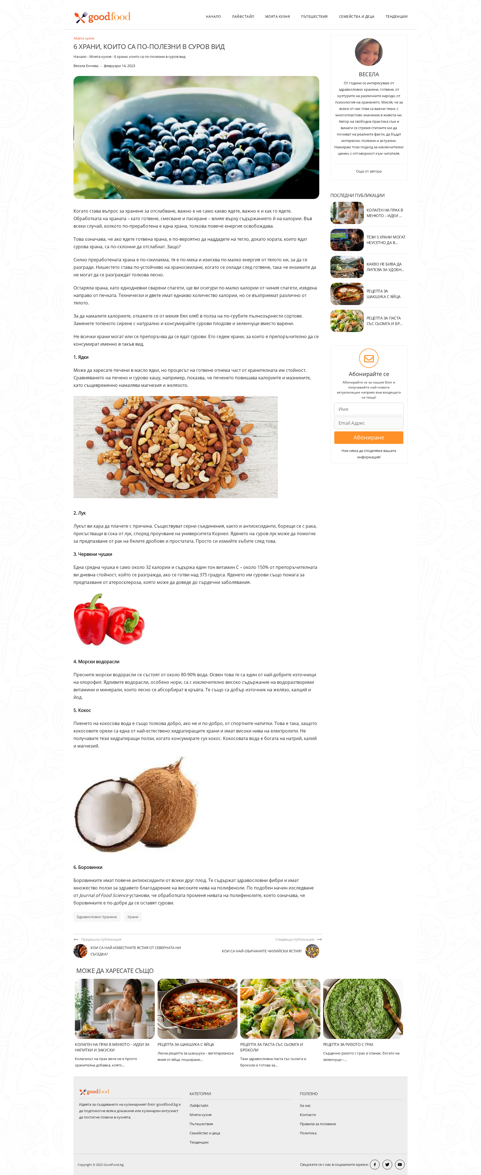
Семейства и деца (357, 16)
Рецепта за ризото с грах (348, 1044)
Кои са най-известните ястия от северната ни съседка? (135, 951)
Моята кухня (277, 16)
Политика (308, 1132)
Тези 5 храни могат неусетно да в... (386, 239)
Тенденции (397, 16)
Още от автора (369, 171)
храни (132, 916)
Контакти (308, 1114)
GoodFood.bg (114, 1164)
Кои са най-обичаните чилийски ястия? (262, 950)
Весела (369, 74)
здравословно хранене (97, 916)
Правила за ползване (318, 1123)
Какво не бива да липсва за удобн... (385, 266)
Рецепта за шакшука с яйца (186, 1044)
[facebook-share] (375, 1164)
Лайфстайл (243, 16)
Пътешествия (314, 16)
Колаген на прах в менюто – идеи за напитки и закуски (112, 1047)
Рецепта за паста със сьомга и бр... (385, 320)
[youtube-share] (400, 1164)
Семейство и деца (205, 1132)
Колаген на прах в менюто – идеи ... (385, 212)
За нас (305, 1105)
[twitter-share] (387, 1164)
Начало (213, 16)
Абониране (369, 437)
